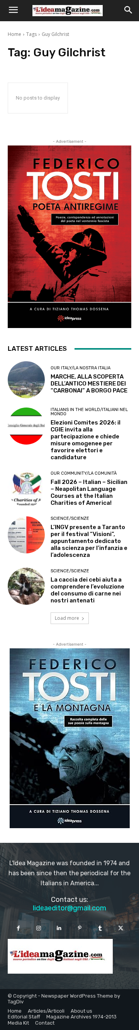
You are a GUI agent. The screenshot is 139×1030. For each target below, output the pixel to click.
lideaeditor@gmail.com (69, 908)
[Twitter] (120, 928)
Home (14, 34)
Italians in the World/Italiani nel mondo (89, 412)
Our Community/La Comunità (84, 473)
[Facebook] (17, 928)
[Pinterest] (79, 928)
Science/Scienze (70, 518)
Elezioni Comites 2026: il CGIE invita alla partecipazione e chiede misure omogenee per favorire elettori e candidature (85, 440)
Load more (67, 618)
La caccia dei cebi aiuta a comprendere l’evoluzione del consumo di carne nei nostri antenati (87, 590)
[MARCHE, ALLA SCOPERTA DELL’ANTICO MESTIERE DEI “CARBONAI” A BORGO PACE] (26, 379)
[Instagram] (38, 928)
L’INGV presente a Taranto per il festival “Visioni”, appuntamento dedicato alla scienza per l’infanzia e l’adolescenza (89, 541)
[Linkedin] (59, 928)
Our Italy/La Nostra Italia (80, 368)
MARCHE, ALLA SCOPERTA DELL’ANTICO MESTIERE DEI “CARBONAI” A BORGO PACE (89, 383)
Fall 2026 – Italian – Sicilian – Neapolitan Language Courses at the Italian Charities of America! (89, 492)
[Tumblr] (100, 928)
